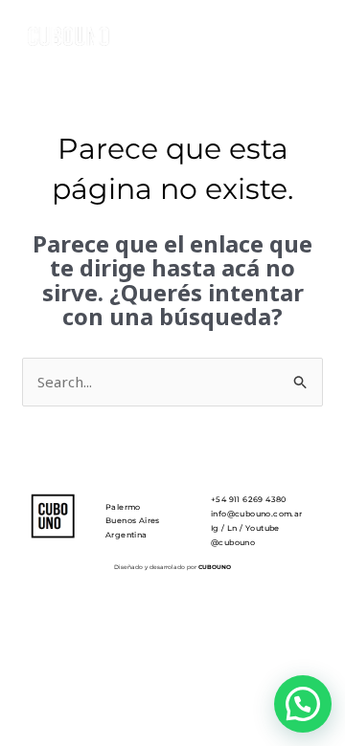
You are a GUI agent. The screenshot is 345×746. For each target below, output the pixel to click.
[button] (303, 704)
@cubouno (233, 542)
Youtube (262, 528)
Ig (215, 528)
